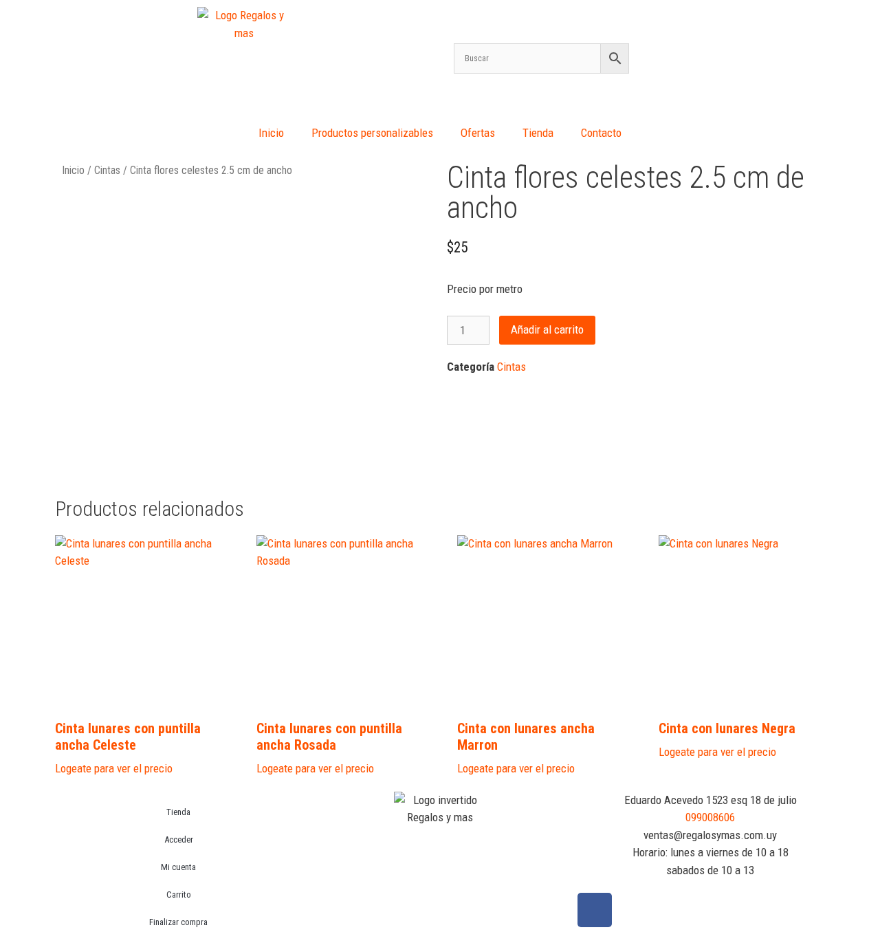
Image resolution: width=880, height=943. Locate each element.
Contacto (601, 133)
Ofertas (478, 133)
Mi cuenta (178, 867)
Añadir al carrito (547, 329)
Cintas (107, 170)
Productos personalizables (372, 133)
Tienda (537, 133)
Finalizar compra (178, 922)
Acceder (178, 839)
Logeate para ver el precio (114, 768)
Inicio (271, 133)
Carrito (178, 894)
